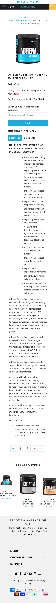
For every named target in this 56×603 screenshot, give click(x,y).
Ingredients (29, 138)
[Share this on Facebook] (20, 449)
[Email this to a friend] (42, 449)
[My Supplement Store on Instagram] (35, 573)
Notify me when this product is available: (23, 108)
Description (15, 138)
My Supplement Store (26, 580)
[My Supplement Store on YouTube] (30, 573)
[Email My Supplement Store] (40, 573)
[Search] (45, 6)
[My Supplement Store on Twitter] (16, 573)
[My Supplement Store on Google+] (26, 573)
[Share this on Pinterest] (27, 449)
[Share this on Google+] (35, 449)
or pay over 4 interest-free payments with (26, 92)
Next (34, 17)
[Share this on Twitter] (13, 449)
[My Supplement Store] (28, 7)
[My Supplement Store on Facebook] (21, 573)
